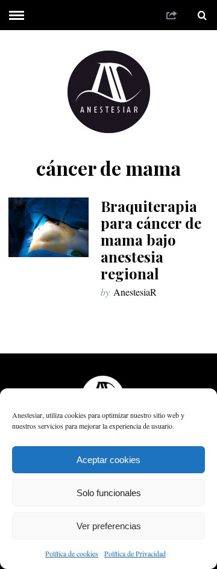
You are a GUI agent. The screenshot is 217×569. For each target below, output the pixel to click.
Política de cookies (71, 553)
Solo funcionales (109, 493)
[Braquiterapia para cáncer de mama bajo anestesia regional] (48, 227)
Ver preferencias (109, 526)
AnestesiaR (135, 291)
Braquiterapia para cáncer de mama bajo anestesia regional (151, 239)
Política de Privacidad (135, 553)
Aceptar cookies (108, 460)
